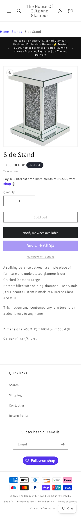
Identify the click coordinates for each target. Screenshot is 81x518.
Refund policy (46, 501)
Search (14, 385)
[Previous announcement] (8, 48)
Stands (16, 31)
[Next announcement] (73, 48)
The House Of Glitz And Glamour (38, 495)
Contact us (17, 405)
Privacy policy (25, 501)
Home (4, 31)
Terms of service (67, 501)
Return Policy (19, 416)
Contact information (42, 508)
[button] (9, 11)
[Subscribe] (63, 444)
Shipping (15, 395)
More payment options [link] (40, 256)
